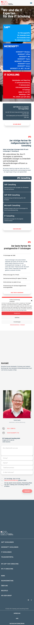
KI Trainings (26, 90)
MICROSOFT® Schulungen (9, 547)
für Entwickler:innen (23, 38)
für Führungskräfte (24, 33)
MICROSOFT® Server (23, 66)
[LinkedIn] (28, 600)
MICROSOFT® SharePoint (22, 61)
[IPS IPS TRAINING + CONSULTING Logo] (7, 3)
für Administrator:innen (22, 40)
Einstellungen (17, 322)
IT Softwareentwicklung (22, 83)
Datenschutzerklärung (14, 324)
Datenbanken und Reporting (21, 80)
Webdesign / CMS (24, 94)
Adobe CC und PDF (24, 92)
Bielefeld (4, 591)
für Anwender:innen (23, 35)
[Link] (17, 111)
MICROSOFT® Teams (24, 59)
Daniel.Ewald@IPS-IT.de (13, 433)
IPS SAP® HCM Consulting (10, 564)
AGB (17, 618)
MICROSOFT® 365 (24, 57)
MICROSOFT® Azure (24, 64)
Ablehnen (17, 317)
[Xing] (31, 600)
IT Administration (24, 85)
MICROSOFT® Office (24, 54)
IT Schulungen (6, 552)
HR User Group (6, 596)
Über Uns (4, 586)
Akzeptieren (17, 313)
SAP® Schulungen (7, 542)
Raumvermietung (7, 581)
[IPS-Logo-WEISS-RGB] (7, 533)
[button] (31, 300)
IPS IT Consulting (7, 569)
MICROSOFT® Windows (23, 52)
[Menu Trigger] (31, 3)
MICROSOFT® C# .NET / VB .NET (20, 68)
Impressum (22, 324)
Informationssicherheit (23, 87)
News (3, 576)
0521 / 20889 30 (11, 428)
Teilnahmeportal (7, 557)
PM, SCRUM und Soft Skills (21, 97)
